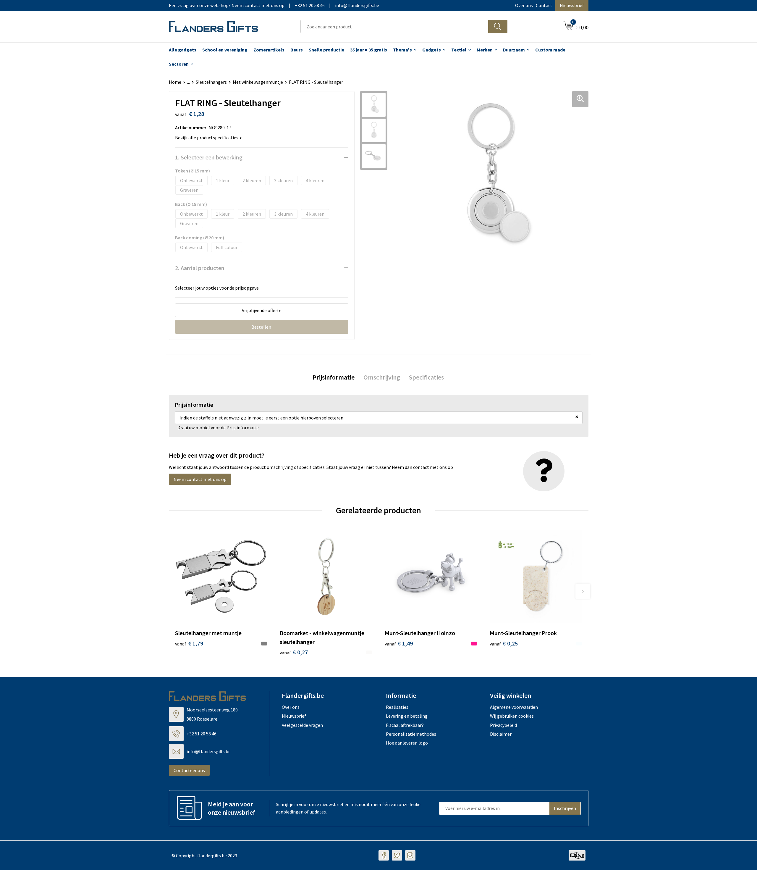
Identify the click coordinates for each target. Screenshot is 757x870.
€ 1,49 (399, 643)
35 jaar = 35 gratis (368, 50)
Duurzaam (514, 50)
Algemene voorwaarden (514, 707)
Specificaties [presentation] (426, 377)
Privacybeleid (503, 725)
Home (175, 82)
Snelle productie (326, 50)
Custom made (550, 50)
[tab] (334, 377)
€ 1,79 (189, 643)
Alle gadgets (182, 50)
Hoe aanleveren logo (407, 743)
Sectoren (179, 64)
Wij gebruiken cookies (512, 716)
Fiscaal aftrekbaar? (405, 725)
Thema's (402, 50)
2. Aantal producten (199, 268)
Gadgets (431, 50)
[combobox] (394, 26)
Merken (485, 50)
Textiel (458, 50)
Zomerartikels (268, 50)
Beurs (296, 50)
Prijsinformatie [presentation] (334, 377)
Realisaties (397, 707)
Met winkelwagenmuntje (258, 82)
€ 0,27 (294, 652)
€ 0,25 (504, 643)
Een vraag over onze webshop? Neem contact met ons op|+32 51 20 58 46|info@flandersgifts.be (274, 5)
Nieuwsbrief (572, 5)
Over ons (524, 5)
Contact (544, 5)
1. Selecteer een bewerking (208, 157)
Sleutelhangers (211, 82)
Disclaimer (501, 734)
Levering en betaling (407, 716)
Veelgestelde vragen (302, 725)
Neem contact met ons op (200, 479)
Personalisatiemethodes (411, 734)
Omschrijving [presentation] (381, 377)
